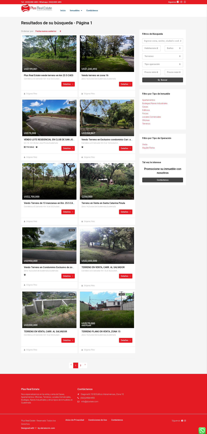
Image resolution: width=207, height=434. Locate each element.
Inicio (63, 10)
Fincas (145, 113)
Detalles (67, 84)
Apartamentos (148, 100)
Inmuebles (75, 10)
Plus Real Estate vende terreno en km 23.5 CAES (48, 75)
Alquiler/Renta (148, 148)
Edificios (146, 110)
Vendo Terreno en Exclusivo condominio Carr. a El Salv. (110, 139)
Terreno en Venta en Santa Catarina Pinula (103, 203)
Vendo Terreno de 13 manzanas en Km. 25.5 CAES (50, 203)
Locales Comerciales (151, 117)
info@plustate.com (89, 401)
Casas (145, 107)
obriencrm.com (47, 428)
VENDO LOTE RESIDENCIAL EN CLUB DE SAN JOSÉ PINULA (54, 139)
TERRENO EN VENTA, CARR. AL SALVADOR (103, 267)
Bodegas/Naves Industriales (154, 103)
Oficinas (146, 120)
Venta (144, 144)
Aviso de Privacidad (74, 420)
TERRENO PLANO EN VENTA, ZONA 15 (101, 331)
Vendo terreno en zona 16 (95, 75)
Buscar (164, 80)
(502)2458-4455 (87, 398)
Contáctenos (92, 10)
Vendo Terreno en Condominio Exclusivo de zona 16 (51, 267)
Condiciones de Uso (97, 420)
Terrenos (146, 124)
